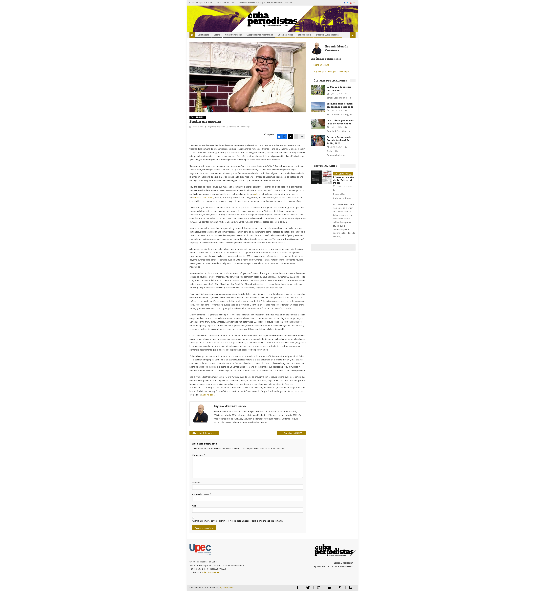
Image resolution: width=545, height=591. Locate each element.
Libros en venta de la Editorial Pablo (343, 180)
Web (194, 505)
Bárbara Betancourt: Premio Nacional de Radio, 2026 (339, 140)
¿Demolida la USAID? (292, 433)
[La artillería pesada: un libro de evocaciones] (318, 124)
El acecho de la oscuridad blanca (206, 433)
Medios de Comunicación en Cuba (278, 2)
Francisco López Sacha (202, 197)
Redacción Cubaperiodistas (336, 153)
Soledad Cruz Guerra (338, 131)
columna (258, 194)
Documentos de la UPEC (225, 2)
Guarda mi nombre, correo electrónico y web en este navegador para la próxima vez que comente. (237, 520)
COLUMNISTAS (197, 117)
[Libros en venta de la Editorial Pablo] (321, 177)
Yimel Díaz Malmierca (339, 97)
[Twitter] (290, 136)
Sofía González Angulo (339, 114)
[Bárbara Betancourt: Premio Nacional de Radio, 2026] (318, 140)
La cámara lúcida (285, 34)
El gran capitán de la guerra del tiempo (331, 71)
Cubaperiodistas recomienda (260, 34)
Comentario (198, 455)
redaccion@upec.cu (210, 572)
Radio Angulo (207, 394)
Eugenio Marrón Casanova (221, 126)
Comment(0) (245, 126)
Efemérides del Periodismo (250, 2)
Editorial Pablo (304, 34)
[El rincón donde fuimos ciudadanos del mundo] (318, 107)
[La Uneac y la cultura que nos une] (318, 90)
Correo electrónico (201, 494)
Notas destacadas (233, 34)
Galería (217, 34)
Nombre (197, 482)
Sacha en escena (321, 64)
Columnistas (203, 34)
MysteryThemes (227, 587)
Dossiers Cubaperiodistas (327, 34)
